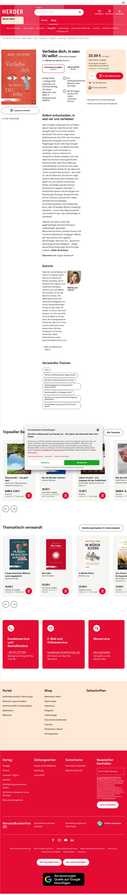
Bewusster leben (14, 28)
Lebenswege (63, 28)
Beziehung (61, 38)
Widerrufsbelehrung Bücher (44, 848)
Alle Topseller (113, 433)
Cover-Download (11, 119)
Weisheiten (8, 711)
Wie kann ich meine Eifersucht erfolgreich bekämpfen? (61, 398)
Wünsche (7, 715)
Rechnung (39, 771)
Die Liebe (46, 573)
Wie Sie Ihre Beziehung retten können (59, 380)
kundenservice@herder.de (63, 652)
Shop (53, 20)
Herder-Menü (124, 2)
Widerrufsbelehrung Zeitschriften (92, 848)
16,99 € (73, 68)
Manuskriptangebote (13, 800)
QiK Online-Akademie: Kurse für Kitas (16, 794)
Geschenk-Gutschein (75, 766)
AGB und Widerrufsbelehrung (20, 848)
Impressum (82, 852)
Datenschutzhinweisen (108, 798)
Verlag (7, 760)
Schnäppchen (62, 32)
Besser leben (27, 38)
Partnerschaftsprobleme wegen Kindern (60, 375)
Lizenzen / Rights (11, 775)
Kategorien (43, 38)
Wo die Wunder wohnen (53, 478)
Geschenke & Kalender (80, 28)
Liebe (47, 370)
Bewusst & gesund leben (15, 701)
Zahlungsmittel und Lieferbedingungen (101, 100)
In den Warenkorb (111, 76)
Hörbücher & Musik (110, 28)
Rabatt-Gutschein (74, 771)
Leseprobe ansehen (22, 111)
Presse (6, 771)
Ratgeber (52, 28)
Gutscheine (74, 760)
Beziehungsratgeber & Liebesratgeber (101, 528)
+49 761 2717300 (17, 652)
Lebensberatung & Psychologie (18, 697)
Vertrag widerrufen (49, 862)
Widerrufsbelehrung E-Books (67, 848)
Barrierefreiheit (69, 852)
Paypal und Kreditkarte (45, 766)
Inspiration (40, 28)
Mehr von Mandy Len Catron (53, 348)
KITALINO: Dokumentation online (14, 786)
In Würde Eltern (86, 573)
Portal (44, 20)
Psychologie (28, 28)
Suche (39, 7)
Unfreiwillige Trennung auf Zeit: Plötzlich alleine (60, 405)
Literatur (96, 28)
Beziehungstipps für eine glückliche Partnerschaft (59, 386)
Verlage (6, 766)
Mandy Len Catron (54, 61)
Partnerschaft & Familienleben (17, 706)
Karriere (6, 780)
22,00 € (53, 69)
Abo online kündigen (76, 862)
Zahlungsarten (45, 760)
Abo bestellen (101, 652)
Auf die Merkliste (99, 83)
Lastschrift (39, 775)
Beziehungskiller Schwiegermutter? (58, 392)
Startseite (16, 38)
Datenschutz (112, 848)
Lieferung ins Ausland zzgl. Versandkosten (102, 104)
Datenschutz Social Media (51, 852)
